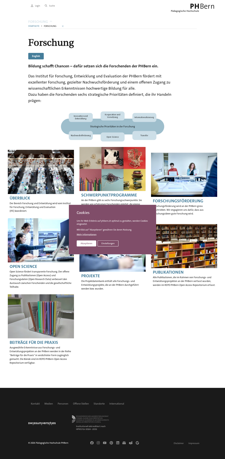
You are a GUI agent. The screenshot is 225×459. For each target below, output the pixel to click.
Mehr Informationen (86, 234)
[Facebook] (92, 443)
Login (37, 5)
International (116, 403)
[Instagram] (98, 443)
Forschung (38, 22)
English (36, 56)
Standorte (99, 403)
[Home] (192, 8)
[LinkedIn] (117, 443)
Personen (63, 403)
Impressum (193, 443)
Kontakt (35, 403)
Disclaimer (179, 443)
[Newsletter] (124, 443)
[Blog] (130, 443)
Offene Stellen (81, 403)
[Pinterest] (111, 443)
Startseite (33, 26)
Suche (52, 5)
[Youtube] (104, 443)
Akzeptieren (86, 243)
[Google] (137, 443)
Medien (48, 403)
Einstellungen (108, 243)
